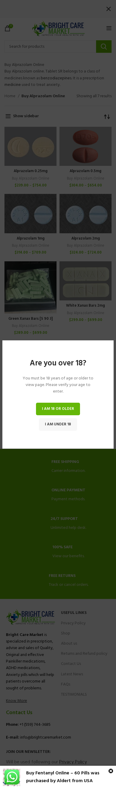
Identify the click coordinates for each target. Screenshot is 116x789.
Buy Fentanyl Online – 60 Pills (58, 773)
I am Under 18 (58, 424)
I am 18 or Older (58, 409)
